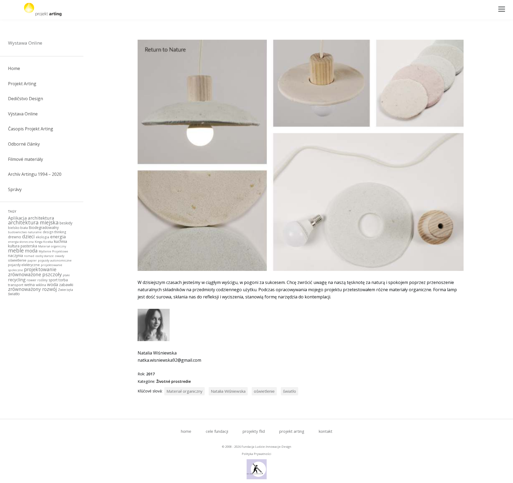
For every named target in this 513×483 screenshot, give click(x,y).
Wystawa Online (25, 43)
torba (63, 279)
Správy (15, 189)
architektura (41, 218)
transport (15, 284)
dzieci (28, 236)
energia (58, 237)
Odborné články (24, 144)
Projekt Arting (22, 84)
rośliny (42, 280)
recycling (17, 280)
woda (52, 284)
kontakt (325, 431)
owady (59, 256)
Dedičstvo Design (25, 99)
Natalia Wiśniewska (228, 391)
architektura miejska (33, 222)
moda (31, 250)
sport (53, 279)
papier (32, 260)
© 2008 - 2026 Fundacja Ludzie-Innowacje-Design (256, 447)
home (186, 431)
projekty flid (254, 431)
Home (14, 68)
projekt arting (291, 431)
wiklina (41, 285)
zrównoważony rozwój (32, 289)
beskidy (66, 222)
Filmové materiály (25, 159)
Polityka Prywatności (256, 454)
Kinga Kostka (44, 242)
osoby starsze (44, 256)
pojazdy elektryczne (24, 265)
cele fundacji (217, 431)
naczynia (15, 255)
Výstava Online (23, 114)
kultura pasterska (22, 245)
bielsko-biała (18, 227)
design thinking (54, 232)
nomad (29, 256)
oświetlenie (17, 260)
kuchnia (60, 241)
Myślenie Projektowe (53, 251)
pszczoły (52, 274)
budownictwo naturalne (25, 232)
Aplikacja (17, 218)
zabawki (66, 284)
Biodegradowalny (44, 227)
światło (14, 293)
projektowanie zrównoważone (32, 272)
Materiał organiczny (52, 246)
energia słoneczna (21, 242)
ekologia (42, 237)
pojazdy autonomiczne (55, 260)
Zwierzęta (65, 289)
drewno (14, 236)
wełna (29, 284)
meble (16, 250)
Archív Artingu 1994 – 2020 (34, 174)
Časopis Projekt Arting (30, 129)
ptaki (66, 275)
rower (31, 280)
